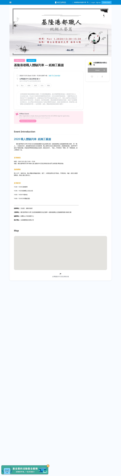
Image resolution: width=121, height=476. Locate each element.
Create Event (106, 2)
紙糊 (29, 85)
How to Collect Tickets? (28, 121)
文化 (42, 85)
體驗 (48, 85)
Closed (97, 70)
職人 (22, 85)
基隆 (35, 85)
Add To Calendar (54, 76)
